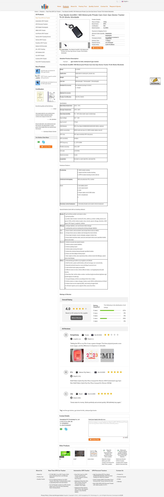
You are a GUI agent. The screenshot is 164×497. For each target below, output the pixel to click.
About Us (74, 6)
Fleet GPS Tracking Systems (43, 62)
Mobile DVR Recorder (41, 46)
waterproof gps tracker (91, 410)
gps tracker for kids (79, 410)
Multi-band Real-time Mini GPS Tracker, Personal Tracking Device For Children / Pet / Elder (81, 483)
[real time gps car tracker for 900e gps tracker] (37, 71)
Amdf (74, 459)
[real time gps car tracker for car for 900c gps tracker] (37, 82)
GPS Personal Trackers (42, 24)
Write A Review (76, 318)
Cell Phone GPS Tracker (42, 33)
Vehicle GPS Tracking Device (43, 36)
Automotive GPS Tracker (42, 21)
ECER (121, 495)
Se (60, 459)
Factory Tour (83, 6)
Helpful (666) (77, 398)
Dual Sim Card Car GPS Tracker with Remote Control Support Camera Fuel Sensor (81, 476)
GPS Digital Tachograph (42, 27)
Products (66, 6)
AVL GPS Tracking (40, 49)
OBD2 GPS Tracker (41, 30)
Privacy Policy (44, 495)
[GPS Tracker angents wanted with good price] (37, 77)
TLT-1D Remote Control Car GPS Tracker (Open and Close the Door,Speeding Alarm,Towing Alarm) (60, 486)
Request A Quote (115, 6)
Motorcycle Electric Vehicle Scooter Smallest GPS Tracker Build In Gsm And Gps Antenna (121, 462)
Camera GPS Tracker (41, 58)
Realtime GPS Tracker (41, 43)
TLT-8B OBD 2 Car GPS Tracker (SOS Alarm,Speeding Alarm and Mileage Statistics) (59, 476)
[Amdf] (79, 453)
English (126, 1)
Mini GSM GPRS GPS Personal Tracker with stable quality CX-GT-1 (103, 484)
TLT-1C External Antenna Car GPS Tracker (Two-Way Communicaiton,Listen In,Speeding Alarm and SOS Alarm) (60, 481)
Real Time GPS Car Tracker (53, 11)
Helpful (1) (91, 339)
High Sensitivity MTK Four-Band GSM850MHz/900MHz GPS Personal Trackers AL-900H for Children (102, 476)
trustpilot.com (77, 339)
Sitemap (119, 481)
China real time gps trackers (56, 495)
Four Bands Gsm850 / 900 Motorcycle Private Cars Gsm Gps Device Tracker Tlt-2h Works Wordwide (74, 51)
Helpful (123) (77, 376)
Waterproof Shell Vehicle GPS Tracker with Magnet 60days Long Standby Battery (81, 490)
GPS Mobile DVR (40, 52)
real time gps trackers (68, 410)
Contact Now (98, 48)
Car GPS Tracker (40, 55)
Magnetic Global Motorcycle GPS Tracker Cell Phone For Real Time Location (108, 461)
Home (59, 6)
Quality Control (94, 6)
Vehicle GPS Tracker (41, 40)
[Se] (65, 453)
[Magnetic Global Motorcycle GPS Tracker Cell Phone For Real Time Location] (108, 453)
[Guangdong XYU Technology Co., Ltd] (45, 7)
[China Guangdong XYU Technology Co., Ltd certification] (40, 96)
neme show (91, 459)
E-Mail (119, 479)
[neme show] (94, 453)
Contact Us (104, 6)
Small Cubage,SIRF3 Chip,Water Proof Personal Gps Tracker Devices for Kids (103, 480)
